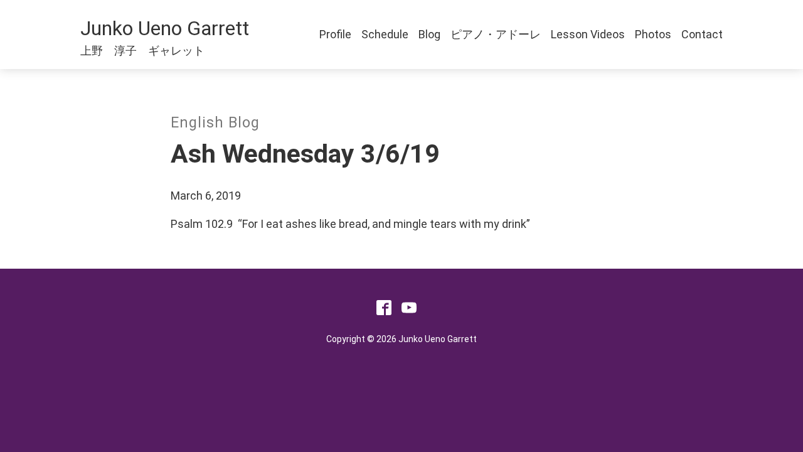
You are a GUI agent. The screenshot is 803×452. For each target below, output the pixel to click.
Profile (335, 34)
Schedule (384, 34)
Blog (429, 34)
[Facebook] (383, 311)
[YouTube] (409, 311)
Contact (702, 34)
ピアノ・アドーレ (495, 34)
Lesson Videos (588, 34)
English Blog (215, 122)
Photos (653, 34)
